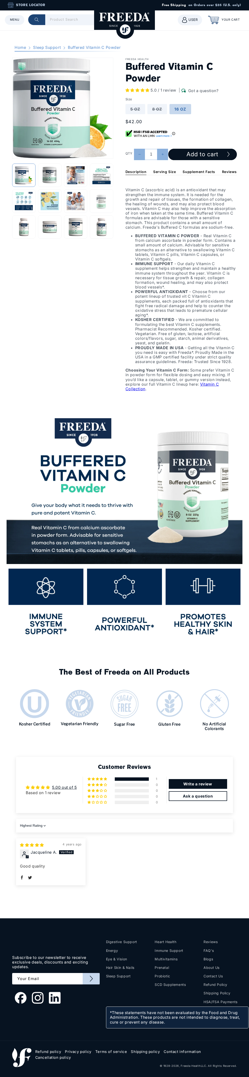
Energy (112, 950)
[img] (32, 844)
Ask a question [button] (198, 796)
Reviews (229, 172)
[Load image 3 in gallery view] (75, 175)
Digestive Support (121, 942)
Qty (128, 153)
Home (20, 47)
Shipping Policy (217, 993)
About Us (212, 967)
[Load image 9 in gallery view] (24, 227)
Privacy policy (78, 1052)
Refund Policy (215, 984)
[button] (14, 20)
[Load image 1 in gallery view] (24, 175)
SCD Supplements (170, 984)
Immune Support (169, 950)
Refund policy (48, 1052)
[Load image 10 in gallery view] (49, 227)
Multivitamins (166, 959)
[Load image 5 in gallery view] (24, 201)
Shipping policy (145, 1052)
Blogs (208, 959)
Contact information (182, 1052)
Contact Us (213, 976)
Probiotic (162, 976)
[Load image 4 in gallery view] (101, 175)
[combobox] (67, 19)
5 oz (137, 110)
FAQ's (209, 950)
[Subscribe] (91, 978)
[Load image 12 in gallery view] (101, 227)
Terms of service (111, 1052)
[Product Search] (36, 19)
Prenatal (162, 967)
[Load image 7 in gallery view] (75, 201)
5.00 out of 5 (64, 787)
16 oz (180, 109)
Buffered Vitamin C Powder (94, 47)
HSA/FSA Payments (221, 1002)
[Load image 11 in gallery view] (75, 227)
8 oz (159, 110)
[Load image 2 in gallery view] (49, 175)
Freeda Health (191, 1066)
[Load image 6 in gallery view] (49, 201)
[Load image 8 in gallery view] (101, 201)
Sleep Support (47, 47)
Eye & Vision (116, 959)
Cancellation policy (53, 1057)
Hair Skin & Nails (120, 967)
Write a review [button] (197, 784)
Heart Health (165, 942)
